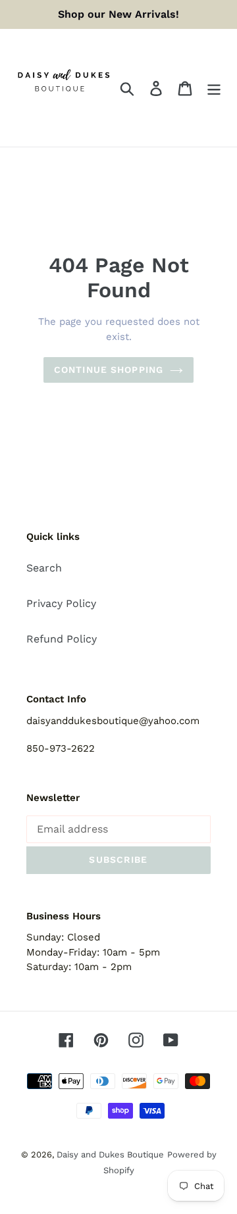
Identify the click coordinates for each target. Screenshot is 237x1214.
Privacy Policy (61, 603)
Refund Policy (61, 639)
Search (44, 568)
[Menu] (213, 88)
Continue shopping (108, 369)
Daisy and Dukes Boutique (110, 1154)
